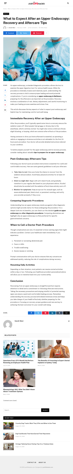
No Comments (34, 27)
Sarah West (12, 27)
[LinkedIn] (5, 100)
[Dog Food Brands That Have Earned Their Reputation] (8, 436)
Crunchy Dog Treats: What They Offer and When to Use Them (35, 423)
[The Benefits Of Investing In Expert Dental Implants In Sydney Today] (54, 349)
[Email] (5, 110)
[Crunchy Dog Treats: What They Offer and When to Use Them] (8, 425)
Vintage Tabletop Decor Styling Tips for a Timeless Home (34, 444)
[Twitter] (5, 95)
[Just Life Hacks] (36, 3)
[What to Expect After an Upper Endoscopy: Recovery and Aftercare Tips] (36, 59)
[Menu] (5, 3)
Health (6, 13)
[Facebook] (5, 90)
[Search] (68, 3)
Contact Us (31, 462)
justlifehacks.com (48, 467)
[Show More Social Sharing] (46, 33)
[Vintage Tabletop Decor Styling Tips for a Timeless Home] (8, 446)
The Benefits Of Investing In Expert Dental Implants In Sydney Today (54, 362)
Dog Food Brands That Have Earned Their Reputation (32, 433)
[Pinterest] (5, 105)
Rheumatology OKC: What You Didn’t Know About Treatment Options (19, 391)
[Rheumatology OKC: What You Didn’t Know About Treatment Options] (19, 378)
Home (5, 8)
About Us (42, 462)
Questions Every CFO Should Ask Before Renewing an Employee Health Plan (18, 362)
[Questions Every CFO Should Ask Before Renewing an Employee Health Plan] (19, 349)
